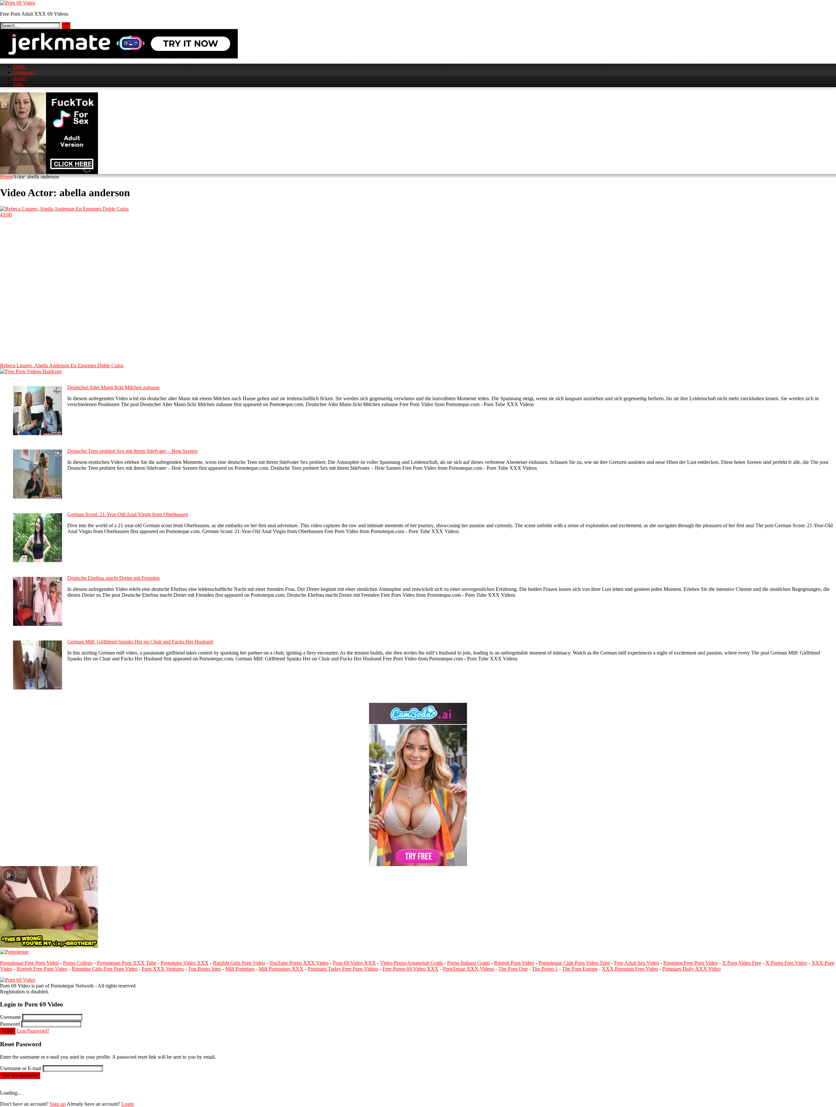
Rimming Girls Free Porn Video (104, 969)
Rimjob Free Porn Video (42, 969)
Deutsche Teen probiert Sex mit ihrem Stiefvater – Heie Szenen (132, 451)
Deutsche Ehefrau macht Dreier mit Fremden (113, 578)
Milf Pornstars (239, 969)
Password (10, 1024)
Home (19, 66)
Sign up (58, 1104)
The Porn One (513, 969)
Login (8, 1031)
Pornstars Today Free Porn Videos (343, 969)
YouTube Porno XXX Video (299, 963)
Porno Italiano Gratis (468, 963)
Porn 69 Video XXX (354, 963)
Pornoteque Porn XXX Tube (126, 963)
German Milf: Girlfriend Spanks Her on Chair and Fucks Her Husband (140, 641)
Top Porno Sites (204, 969)
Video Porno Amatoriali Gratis (411, 963)
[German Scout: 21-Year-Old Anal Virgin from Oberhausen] (37, 560)
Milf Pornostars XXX (281, 969)
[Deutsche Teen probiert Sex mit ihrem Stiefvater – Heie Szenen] (37, 496)
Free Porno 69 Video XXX (410, 969)
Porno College (78, 963)
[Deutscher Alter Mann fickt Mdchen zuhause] (37, 433)
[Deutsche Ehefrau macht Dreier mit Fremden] (37, 624)
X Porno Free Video (786, 963)
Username (10, 1017)
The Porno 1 (545, 969)
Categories (24, 72)
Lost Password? (33, 1031)
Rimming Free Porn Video (690, 963)
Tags (18, 84)
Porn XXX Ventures (163, 969)
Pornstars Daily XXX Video (691, 969)
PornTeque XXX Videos (468, 969)
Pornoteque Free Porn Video (29, 963)
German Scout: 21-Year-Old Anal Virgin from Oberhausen (127, 514)
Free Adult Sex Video (636, 963)
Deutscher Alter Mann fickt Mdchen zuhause (113, 387)
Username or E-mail (20, 1068)
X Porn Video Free (741, 963)
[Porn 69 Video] (17, 3)
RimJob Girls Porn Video (239, 963)
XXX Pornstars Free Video (630, 969)
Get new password (20, 1075)
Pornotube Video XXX (185, 963)
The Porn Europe (580, 969)
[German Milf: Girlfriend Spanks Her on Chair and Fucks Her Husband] (37, 687)
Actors (20, 78)
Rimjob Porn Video (514, 963)
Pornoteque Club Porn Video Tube (574, 963)
